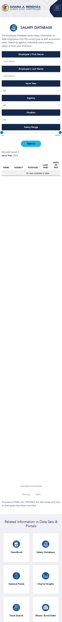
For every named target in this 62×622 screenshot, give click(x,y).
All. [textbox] (4, 90)
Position (31, 112)
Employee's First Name (31, 54)
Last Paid (45, 166)
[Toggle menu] (57, 8)
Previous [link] (26, 494)
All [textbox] (4, 105)
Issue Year (31, 83)
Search (31, 143)
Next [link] (38, 494)
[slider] (1, 132)
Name (6, 167)
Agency (31, 98)
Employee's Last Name (31, 68)
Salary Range (31, 127)
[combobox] (31, 90)
